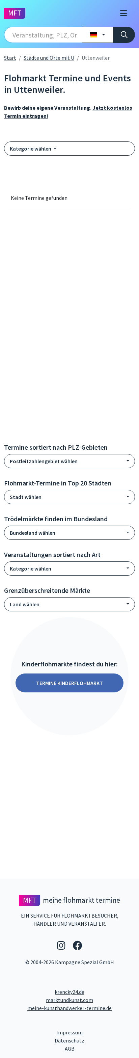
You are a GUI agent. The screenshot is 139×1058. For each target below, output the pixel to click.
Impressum (95, 1032)
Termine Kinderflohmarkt (69, 683)
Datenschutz (95, 1040)
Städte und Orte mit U (49, 57)
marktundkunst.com (69, 1000)
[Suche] (124, 35)
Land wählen (24, 604)
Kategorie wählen (31, 148)
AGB (100, 1048)
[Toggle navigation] (123, 13)
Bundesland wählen (32, 532)
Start (10, 57)
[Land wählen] (97, 35)
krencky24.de (69, 991)
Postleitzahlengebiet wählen (44, 461)
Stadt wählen (25, 497)
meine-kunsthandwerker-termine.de (69, 1008)
